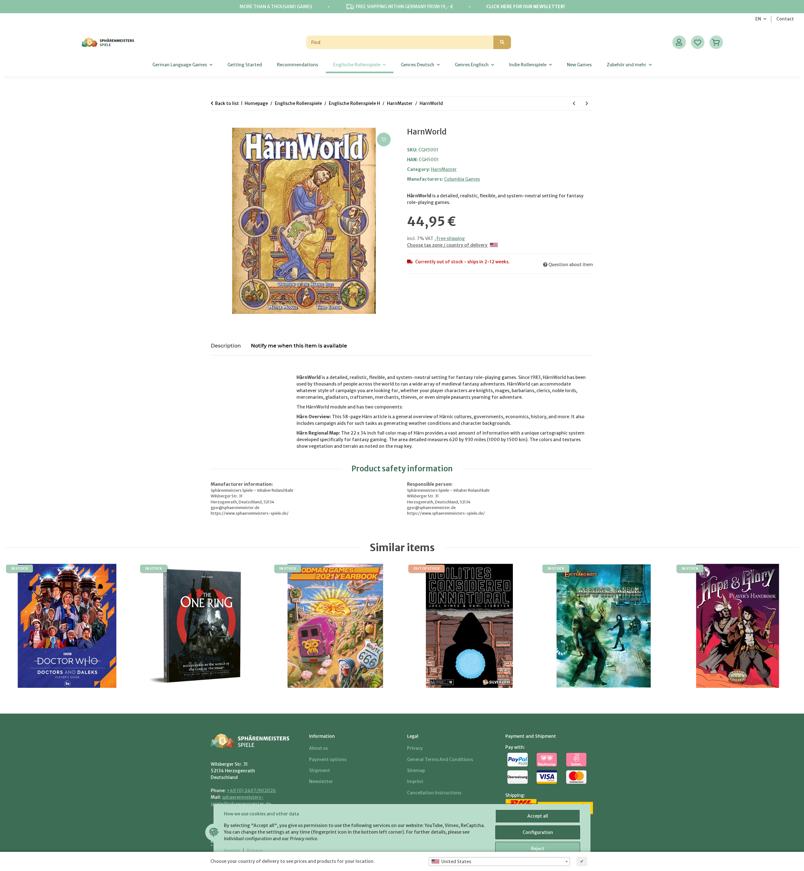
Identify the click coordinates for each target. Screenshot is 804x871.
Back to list (227, 103)
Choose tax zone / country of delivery (447, 245)
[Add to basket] (216, 124)
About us (318, 748)
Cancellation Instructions (434, 793)
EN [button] (758, 19)
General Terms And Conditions (440, 759)
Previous (19, 626)
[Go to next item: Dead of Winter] (586, 103)
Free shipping (451, 238)
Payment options (327, 759)
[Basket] (716, 42)
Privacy (255, 850)
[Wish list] (697, 42)
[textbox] (499, 861)
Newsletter (321, 781)
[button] (679, 42)
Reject (538, 849)
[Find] (502, 42)
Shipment (319, 770)
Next (785, 626)
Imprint (232, 850)
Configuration (538, 832)
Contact (785, 19)
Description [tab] (226, 346)
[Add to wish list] (384, 139)
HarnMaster (444, 169)
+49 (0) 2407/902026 (251, 790)
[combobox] (499, 861)
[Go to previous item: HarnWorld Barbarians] (574, 103)
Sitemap (416, 770)
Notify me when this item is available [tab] (299, 346)
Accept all (537, 816)
